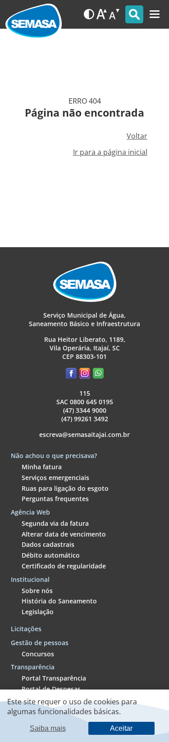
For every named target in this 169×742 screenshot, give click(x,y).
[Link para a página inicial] (33, 14)
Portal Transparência (54, 678)
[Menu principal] (155, 14)
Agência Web (30, 512)
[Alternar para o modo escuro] (89, 14)
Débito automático (51, 555)
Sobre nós (37, 590)
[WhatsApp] (98, 375)
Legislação (38, 611)
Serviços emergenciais (55, 477)
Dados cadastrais (48, 544)
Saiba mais (48, 728)
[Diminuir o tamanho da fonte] (114, 14)
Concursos (38, 654)
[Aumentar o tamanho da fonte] (101, 14)
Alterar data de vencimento (64, 534)
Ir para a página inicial (110, 152)
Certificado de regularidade (64, 566)
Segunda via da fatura (55, 523)
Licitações (26, 628)
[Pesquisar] (134, 14)
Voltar (137, 136)
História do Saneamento (59, 601)
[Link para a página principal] (84, 299)
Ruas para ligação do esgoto (65, 488)
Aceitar (121, 728)
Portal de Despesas (51, 689)
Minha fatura (42, 467)
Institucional (30, 579)
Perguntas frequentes (55, 498)
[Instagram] (86, 375)
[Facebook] (72, 375)
